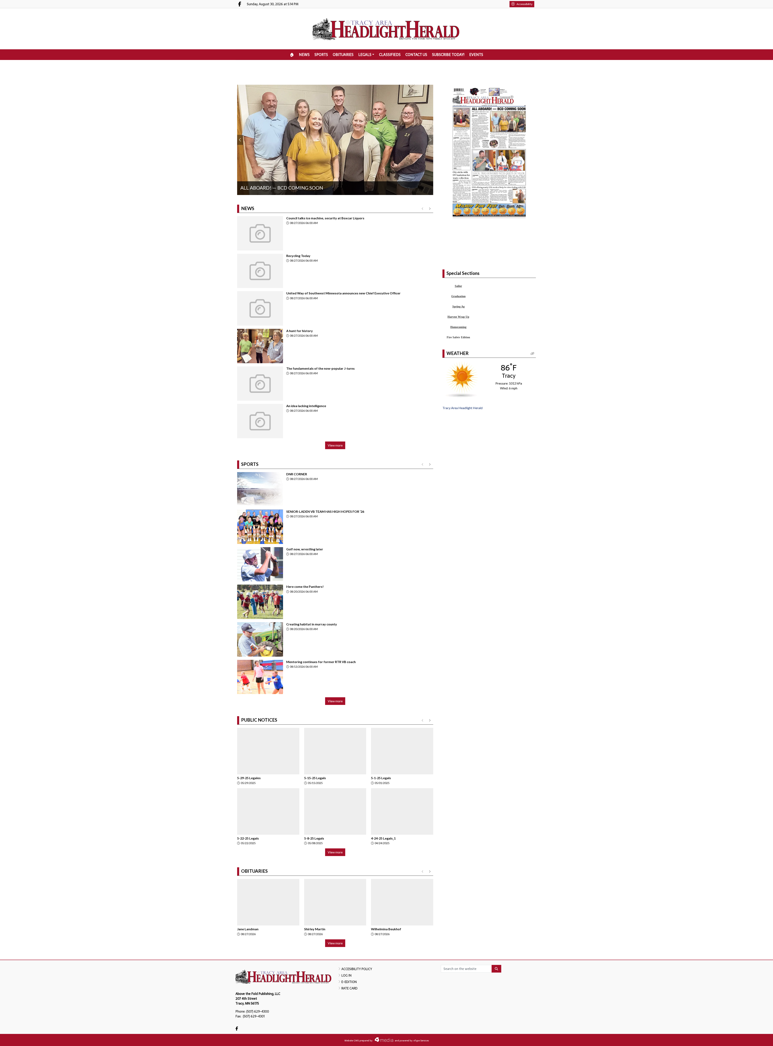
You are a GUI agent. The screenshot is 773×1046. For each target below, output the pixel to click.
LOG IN (346, 975)
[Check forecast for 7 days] (461, 408)
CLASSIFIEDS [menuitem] (390, 55)
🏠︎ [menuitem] (292, 55)
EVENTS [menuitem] (476, 55)
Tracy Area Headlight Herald (462, 437)
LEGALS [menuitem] (364, 55)
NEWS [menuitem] (304, 55)
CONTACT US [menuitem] (416, 55)
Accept (759, 1039)
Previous (240, 140)
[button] (532, 383)
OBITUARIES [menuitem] (343, 55)
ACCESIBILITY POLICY (356, 969)
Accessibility (524, 4)
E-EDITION (349, 981)
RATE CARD (349, 988)
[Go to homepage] (387, 28)
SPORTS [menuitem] (321, 55)
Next (430, 140)
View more (335, 445)
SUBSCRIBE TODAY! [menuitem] (448, 55)
